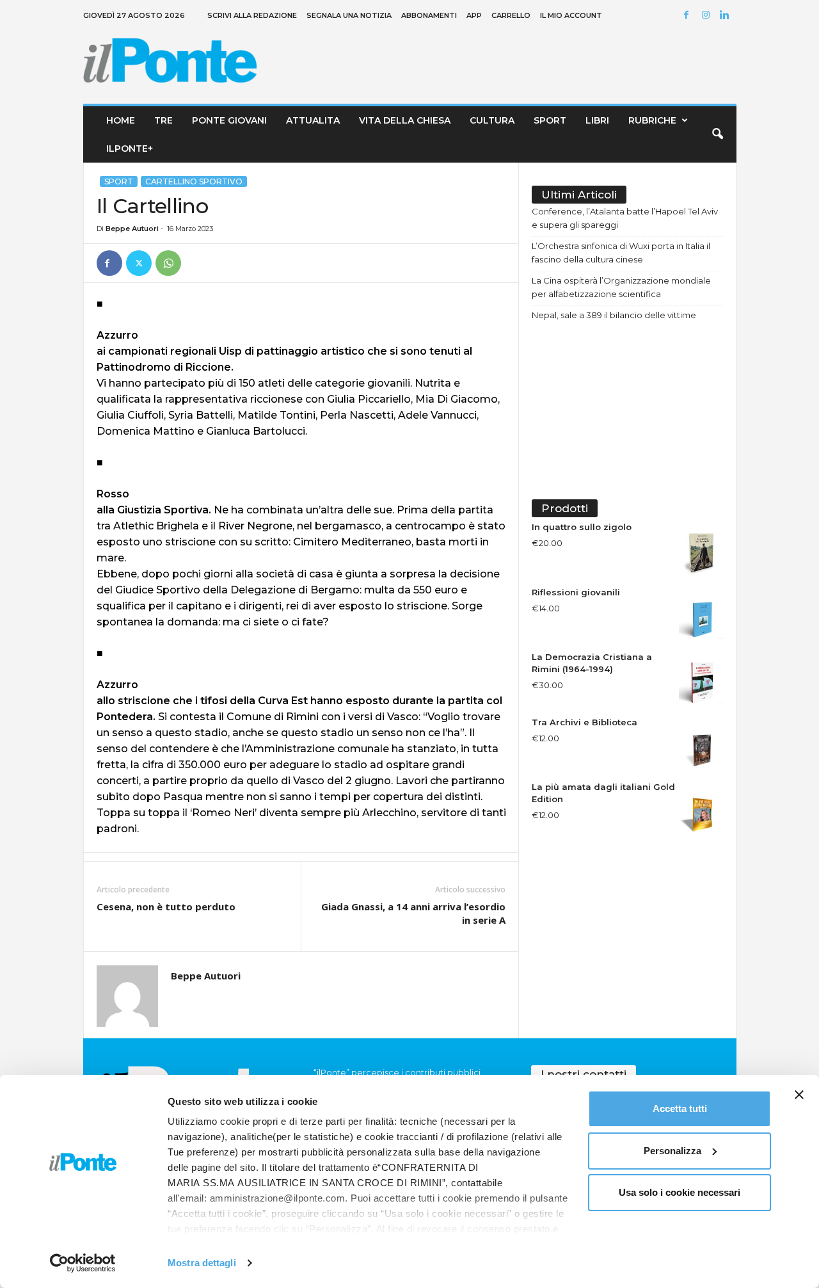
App (474, 15)
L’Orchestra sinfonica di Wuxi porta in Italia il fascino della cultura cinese (621, 252)
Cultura (492, 120)
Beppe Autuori (132, 228)
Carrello (510, 15)
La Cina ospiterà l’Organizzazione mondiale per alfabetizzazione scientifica (621, 287)
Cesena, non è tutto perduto (166, 906)
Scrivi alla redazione (252, 15)
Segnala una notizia (349, 15)
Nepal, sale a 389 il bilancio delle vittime (614, 315)
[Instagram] (707, 15)
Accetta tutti (680, 1108)
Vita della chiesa (404, 120)
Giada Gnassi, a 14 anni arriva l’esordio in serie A (413, 913)
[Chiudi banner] (799, 1094)
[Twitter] (139, 263)
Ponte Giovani (229, 120)
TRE (163, 120)
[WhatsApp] (168, 263)
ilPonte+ (129, 148)
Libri (597, 120)
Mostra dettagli (202, 1262)
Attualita (313, 120)
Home (120, 120)
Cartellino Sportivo (194, 181)
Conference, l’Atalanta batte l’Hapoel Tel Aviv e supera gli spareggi (625, 218)
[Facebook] (688, 15)
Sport (550, 120)
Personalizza (672, 1150)
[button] (717, 134)
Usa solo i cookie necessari (679, 1192)
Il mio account (571, 15)
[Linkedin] (727, 15)
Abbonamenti (429, 15)
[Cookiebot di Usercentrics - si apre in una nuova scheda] (83, 1263)
